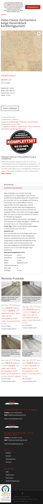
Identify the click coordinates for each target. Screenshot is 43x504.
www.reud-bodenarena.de (13, 419)
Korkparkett (23, 122)
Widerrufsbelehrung (12, 481)
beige (20, 126)
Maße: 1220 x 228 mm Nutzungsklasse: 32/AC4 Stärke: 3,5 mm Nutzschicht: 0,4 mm (32, 310)
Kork (24, 129)
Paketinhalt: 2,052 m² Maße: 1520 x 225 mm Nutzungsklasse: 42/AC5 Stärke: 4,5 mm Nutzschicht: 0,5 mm (11, 310)
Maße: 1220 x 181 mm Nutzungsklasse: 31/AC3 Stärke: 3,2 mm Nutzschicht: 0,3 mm (32, 363)
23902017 (14, 126)
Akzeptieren (32, 7)
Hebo (18, 124)
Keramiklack (5, 129)
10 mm (13, 124)
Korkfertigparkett (16, 129)
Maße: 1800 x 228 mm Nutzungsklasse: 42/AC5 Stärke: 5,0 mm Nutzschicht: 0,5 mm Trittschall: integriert (11, 363)
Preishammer (5, 124)
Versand (8, 462)
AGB (7, 472)
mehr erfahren (10, 108)
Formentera (36, 126)
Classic (25, 126)
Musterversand (33, 122)
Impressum (9, 478)
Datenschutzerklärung (10, 6)
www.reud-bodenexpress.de (13, 444)
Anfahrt (8, 453)
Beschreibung (8, 185)
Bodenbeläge (14, 122)
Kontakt (8, 456)
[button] (39, 33)
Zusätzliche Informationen (13, 188)
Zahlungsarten (11, 459)
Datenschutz (10, 475)
